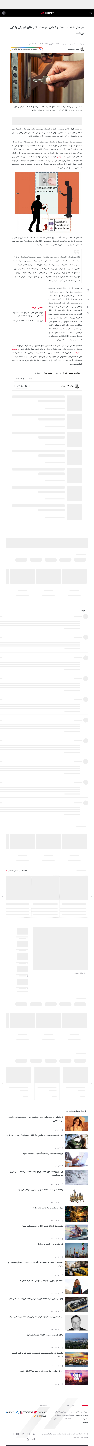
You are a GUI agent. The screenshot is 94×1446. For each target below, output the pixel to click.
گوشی (58, 156)
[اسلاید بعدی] (3, 896)
